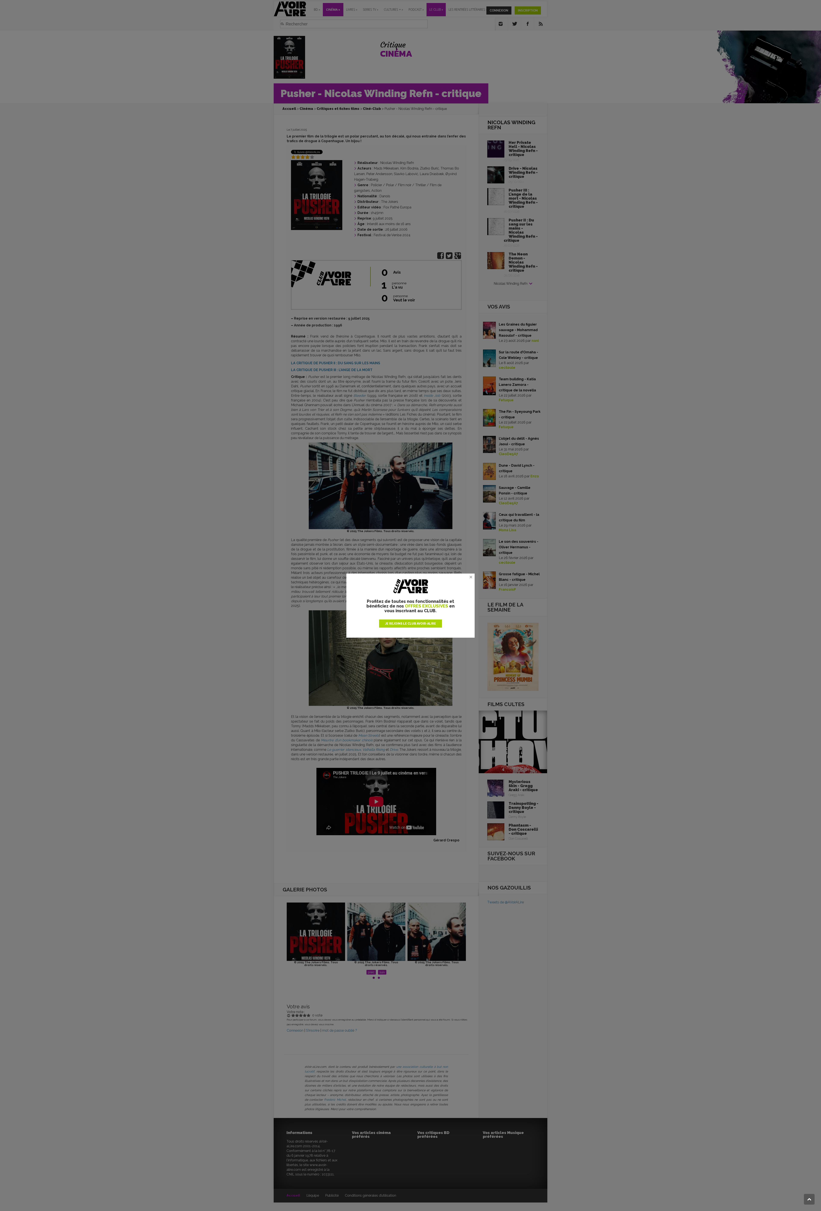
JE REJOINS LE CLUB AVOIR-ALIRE (410, 623)
